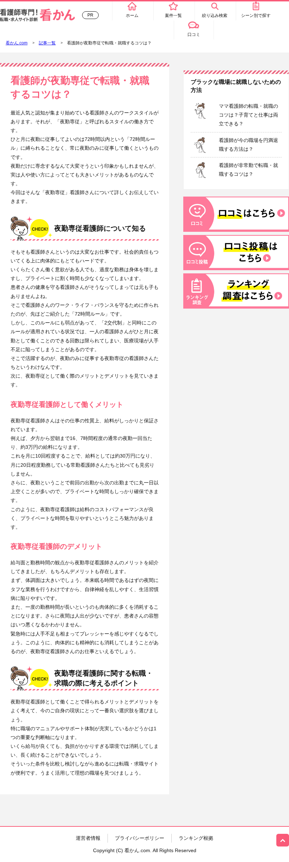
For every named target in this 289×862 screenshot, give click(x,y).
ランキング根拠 (196, 838)
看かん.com (16, 43)
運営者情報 (88, 838)
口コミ (193, 34)
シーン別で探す (256, 15)
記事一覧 (47, 43)
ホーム (132, 15)
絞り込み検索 (214, 15)
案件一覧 (173, 15)
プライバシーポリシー (139, 838)
